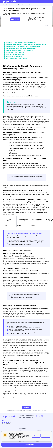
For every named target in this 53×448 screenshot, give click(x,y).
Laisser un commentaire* (8, 398)
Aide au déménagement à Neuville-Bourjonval (17, 58)
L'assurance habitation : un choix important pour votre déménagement (23, 46)
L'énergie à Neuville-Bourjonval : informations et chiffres (19, 50)
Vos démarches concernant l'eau (14, 56)
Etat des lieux (38, 430)
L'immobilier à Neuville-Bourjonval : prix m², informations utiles (21, 48)
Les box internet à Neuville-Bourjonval (15, 54)
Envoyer (26, 407)
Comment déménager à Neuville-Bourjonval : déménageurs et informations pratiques (26, 44)
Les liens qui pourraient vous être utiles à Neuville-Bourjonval (21, 42)
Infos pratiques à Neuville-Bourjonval (15, 52)
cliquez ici (44, 410)
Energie (20, 430)
